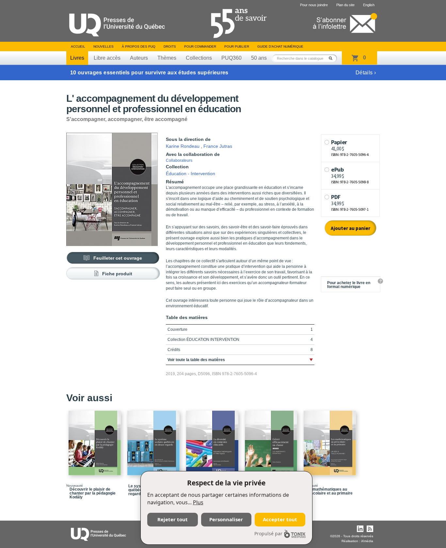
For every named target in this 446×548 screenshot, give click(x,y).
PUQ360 (231, 58)
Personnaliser (226, 519)
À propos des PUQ (138, 46)
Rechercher (332, 58)
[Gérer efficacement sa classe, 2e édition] (272, 440)
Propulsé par (268, 533)
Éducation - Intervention (190, 173)
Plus (198, 502)
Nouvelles (103, 46)
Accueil (78, 46)
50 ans (259, 58)
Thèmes (166, 58)
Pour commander (200, 46)
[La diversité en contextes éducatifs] (213, 440)
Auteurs (139, 58)
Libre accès (107, 58)
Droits (170, 46)
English (368, 5)
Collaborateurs (179, 160)
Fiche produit (117, 273)
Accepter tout (280, 519)
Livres (77, 58)
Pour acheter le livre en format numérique (348, 285)
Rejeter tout (172, 519)
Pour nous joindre (314, 5)
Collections (199, 58)
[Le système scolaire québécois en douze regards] (154, 440)
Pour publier (236, 46)
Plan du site (345, 5)
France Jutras (217, 146)
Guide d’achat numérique (280, 46)
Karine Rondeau (182, 146)
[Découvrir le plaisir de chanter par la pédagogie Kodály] (95, 440)
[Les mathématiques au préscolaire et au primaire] (330, 440)
